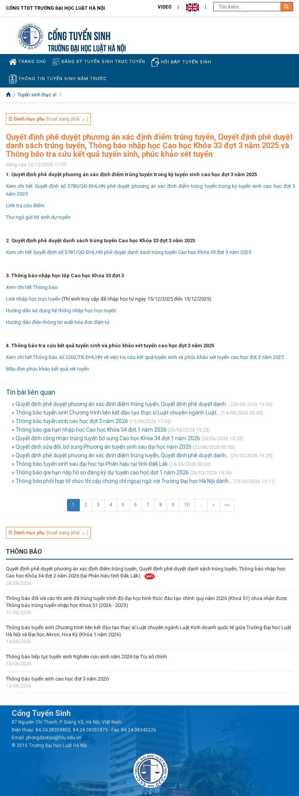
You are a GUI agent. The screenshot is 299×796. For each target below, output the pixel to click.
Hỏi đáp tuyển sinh (185, 62)
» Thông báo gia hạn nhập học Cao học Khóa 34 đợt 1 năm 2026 (89, 430)
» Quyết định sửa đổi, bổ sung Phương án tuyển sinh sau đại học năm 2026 (102, 447)
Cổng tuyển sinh (79, 35)
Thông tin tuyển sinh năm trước (61, 78)
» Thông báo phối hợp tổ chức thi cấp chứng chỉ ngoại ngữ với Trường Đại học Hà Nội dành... (122, 481)
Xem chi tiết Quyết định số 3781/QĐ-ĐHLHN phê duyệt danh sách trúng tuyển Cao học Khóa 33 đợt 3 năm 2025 (128, 252)
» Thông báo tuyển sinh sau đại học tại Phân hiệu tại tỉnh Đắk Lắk (90, 464)
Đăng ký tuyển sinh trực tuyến (102, 61)
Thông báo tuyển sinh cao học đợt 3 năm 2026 (57, 679)
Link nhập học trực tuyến (33, 299)
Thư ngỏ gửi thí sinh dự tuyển (38, 217)
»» (227, 504)
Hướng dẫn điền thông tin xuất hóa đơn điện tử (57, 322)
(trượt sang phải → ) (48, 119)
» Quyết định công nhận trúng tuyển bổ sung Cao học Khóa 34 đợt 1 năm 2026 (106, 438)
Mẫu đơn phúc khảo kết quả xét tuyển (47, 369)
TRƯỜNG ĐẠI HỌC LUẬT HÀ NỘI (87, 47)
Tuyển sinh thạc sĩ (37, 95)
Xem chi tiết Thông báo (32, 287)
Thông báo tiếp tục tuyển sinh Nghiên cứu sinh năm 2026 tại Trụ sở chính (86, 657)
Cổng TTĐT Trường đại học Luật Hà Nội (55, 8)
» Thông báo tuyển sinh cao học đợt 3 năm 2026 (70, 421)
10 (187, 504)
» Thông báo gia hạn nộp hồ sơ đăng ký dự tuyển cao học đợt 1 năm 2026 (100, 472)
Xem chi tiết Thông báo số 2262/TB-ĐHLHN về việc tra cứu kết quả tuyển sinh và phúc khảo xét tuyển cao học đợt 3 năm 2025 (145, 357)
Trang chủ (31, 61)
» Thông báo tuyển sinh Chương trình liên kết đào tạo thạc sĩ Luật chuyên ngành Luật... (116, 412)
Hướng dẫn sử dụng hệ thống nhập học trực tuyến (61, 310)
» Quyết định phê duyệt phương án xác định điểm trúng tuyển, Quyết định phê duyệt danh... (120, 404)
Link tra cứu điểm (25, 205)
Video (165, 7)
